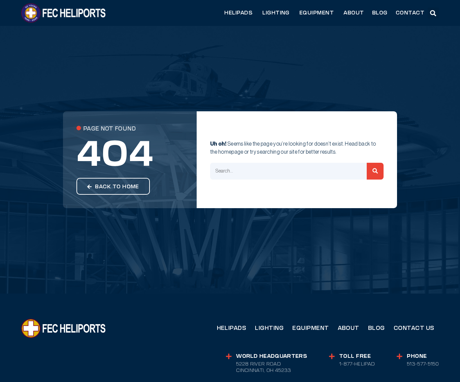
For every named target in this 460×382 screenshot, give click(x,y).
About (348, 328)
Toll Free (355, 356)
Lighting (269, 328)
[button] (433, 12)
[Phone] (399, 356)
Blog (376, 328)
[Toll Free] (332, 356)
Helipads (232, 328)
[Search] (375, 171)
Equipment (310, 328)
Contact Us (414, 328)
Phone (417, 356)
